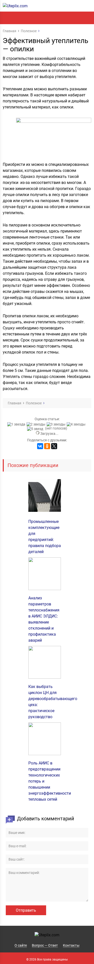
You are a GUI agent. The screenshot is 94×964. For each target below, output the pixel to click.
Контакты (71, 945)
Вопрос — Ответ (45, 945)
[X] (54, 446)
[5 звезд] (35, 429)
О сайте (21, 945)
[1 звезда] (17, 424)
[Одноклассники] (47, 446)
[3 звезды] (57, 424)
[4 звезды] (77, 424)
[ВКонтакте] (40, 446)
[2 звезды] (37, 424)
